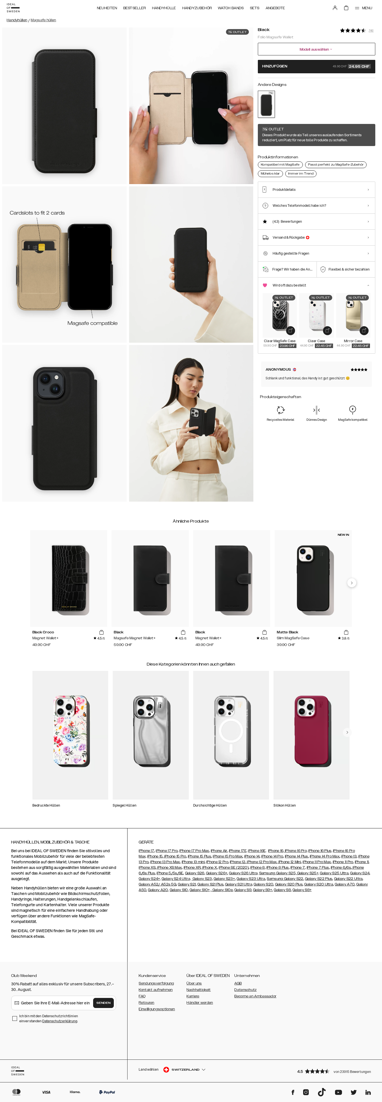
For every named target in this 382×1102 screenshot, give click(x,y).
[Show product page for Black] (266, 104)
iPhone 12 (237, 862)
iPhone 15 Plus (199, 856)
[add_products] (290, 330)
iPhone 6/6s (341, 868)
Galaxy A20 (158, 890)
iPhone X (209, 868)
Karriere (193, 996)
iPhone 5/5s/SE (170, 873)
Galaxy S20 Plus (289, 884)
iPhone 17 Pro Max (194, 851)
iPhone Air (219, 851)
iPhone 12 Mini (289, 862)
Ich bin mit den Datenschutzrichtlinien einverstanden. (48, 1018)
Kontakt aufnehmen (156, 990)
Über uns (194, 983)
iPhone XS (147, 868)
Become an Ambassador (255, 996)
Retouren (146, 1003)
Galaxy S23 (202, 879)
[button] (334, 1071)
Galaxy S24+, (150, 879)
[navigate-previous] (351, 582)
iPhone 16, (276, 851)
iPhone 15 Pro (174, 856)
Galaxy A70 (345, 884)
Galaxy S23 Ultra (251, 879)
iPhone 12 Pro (217, 862)
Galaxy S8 (282, 890)
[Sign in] (335, 7)
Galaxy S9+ (262, 890)
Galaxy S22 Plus (319, 879)
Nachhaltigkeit (199, 990)
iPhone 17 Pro (167, 851)
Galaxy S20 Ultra (318, 884)
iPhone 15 (155, 856)
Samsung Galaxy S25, (277, 873)
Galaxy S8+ (302, 890)
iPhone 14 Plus (296, 856)
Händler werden (200, 1003)
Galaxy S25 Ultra (334, 873)
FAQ (142, 996)
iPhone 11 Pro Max (317, 862)
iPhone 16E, (257, 851)
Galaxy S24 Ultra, (176, 879)
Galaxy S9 (242, 890)
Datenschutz (245, 990)
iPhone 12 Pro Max (261, 862)
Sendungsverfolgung (156, 983)
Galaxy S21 (187, 884)
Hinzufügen (316, 66)
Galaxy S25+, (307, 873)
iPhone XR (192, 868)
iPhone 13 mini (193, 862)
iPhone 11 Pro (343, 862)
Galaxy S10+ (200, 890)
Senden (103, 1003)
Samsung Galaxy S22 (285, 879)
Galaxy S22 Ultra (348, 879)
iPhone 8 (257, 868)
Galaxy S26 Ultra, (243, 873)
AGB (238, 983)
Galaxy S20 (263, 884)
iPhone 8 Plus (278, 868)
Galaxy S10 (179, 890)
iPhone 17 (146, 851)
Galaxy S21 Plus (210, 884)
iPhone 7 (298, 868)
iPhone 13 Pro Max (165, 862)
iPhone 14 (252, 856)
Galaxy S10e (222, 890)
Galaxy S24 (359, 873)
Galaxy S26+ (216, 873)
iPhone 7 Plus (318, 868)
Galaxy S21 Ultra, (239, 884)
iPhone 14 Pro (272, 856)
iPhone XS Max (169, 868)
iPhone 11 (362, 862)
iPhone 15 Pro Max (227, 856)
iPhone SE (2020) (234, 868)
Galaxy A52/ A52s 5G (157, 884)
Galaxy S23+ (224, 879)
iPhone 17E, (238, 851)
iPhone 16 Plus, (320, 851)
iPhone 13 (349, 856)
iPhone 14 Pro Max (324, 856)
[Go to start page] (13, 7)
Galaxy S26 (194, 873)
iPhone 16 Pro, (296, 851)
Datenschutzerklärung (59, 1021)
